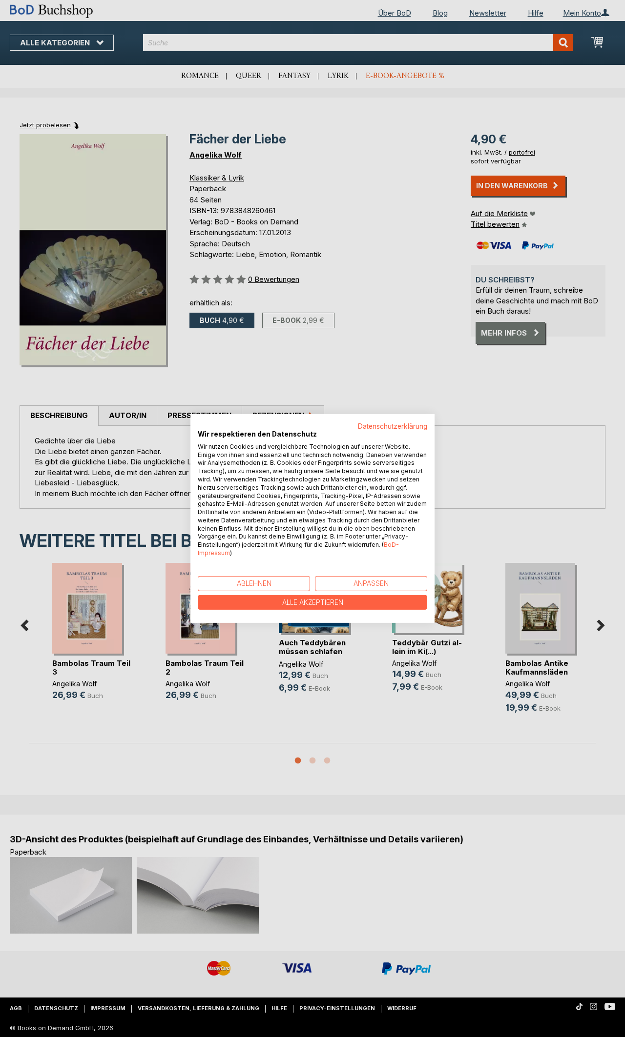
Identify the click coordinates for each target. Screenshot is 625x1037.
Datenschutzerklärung (392, 426)
